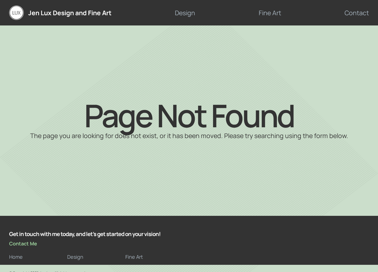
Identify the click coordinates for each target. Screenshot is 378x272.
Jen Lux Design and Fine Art (70, 12)
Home (16, 256)
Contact (357, 12)
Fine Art (270, 12)
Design (185, 12)
